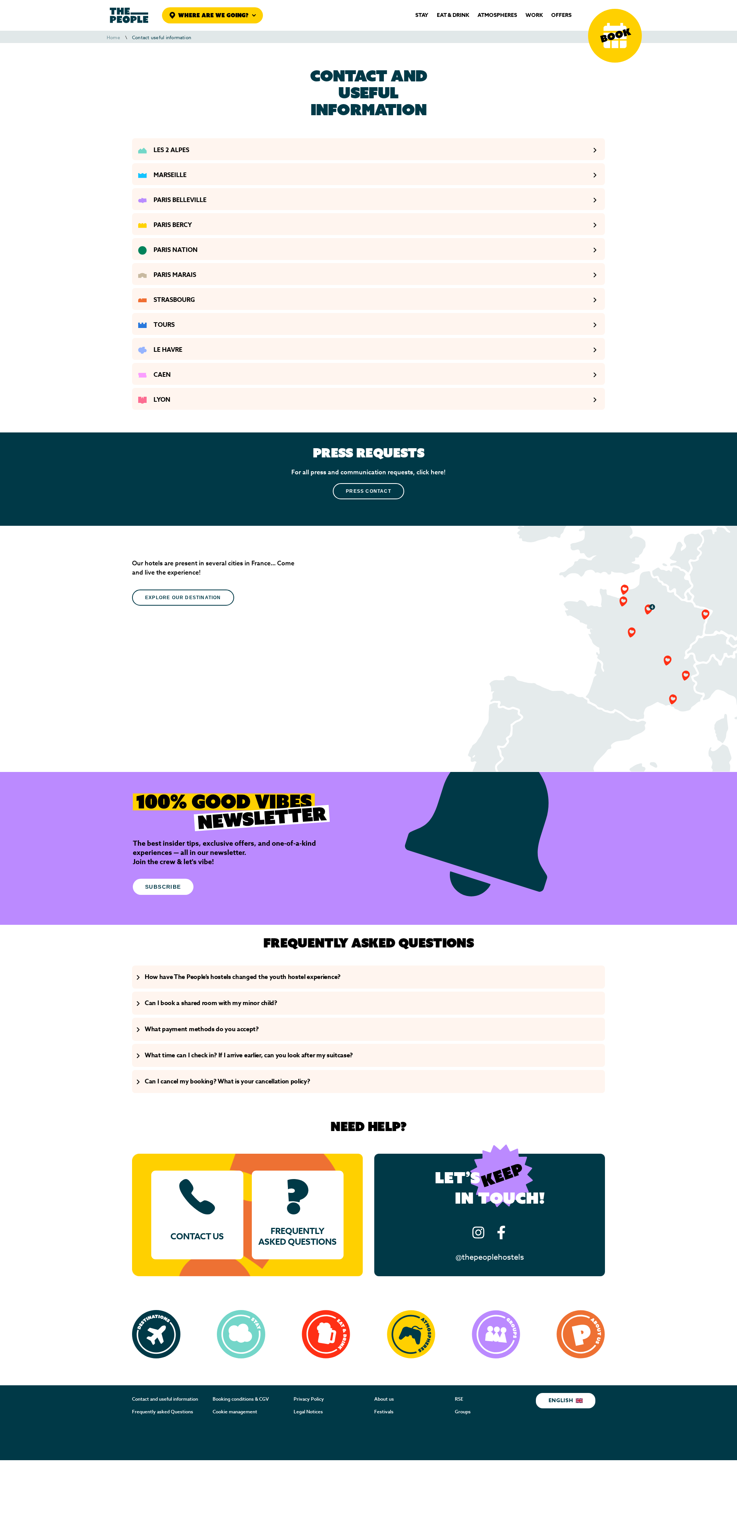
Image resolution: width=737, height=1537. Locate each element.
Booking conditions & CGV (241, 1399)
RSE (459, 1399)
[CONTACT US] (197, 1215)
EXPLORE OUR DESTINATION (183, 597)
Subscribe (163, 887)
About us (384, 1399)
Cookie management (235, 1411)
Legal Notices (308, 1411)
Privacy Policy (309, 1399)
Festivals (383, 1411)
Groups (463, 1411)
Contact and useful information (165, 1399)
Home (113, 37)
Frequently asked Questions (162, 1411)
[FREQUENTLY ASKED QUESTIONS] (298, 1215)
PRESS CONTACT (368, 491)
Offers (561, 15)
